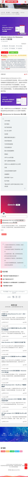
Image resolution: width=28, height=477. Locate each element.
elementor (4, 234)
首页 (9, 12)
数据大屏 (17, 451)
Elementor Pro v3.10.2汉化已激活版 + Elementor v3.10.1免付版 (13, 371)
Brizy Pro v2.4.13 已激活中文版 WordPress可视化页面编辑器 (13, 328)
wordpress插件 (15, 12)
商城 (21, 451)
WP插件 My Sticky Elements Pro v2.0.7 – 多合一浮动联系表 (13, 314)
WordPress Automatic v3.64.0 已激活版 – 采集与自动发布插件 (13, 399)
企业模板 (12, 451)
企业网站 (3, 451)
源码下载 (4, 216)
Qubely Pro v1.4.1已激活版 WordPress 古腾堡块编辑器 (13, 357)
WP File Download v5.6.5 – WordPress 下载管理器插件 (13, 385)
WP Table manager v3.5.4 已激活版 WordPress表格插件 (14, 414)
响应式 (7, 451)
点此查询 (8, 68)
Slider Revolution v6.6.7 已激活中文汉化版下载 (13, 342)
